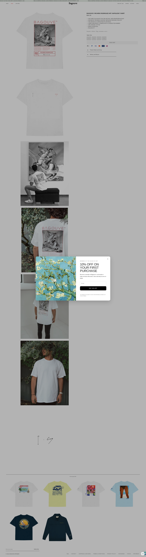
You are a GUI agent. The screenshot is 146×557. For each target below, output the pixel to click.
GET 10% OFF (93, 288)
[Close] (107, 259)
